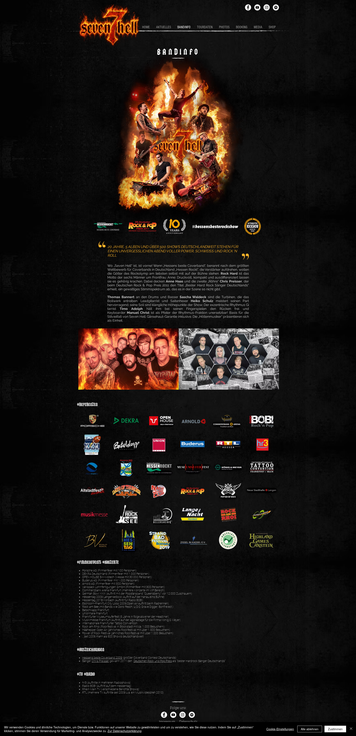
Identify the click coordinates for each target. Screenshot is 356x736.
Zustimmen (335, 729)
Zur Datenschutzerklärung (125, 731)
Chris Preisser (100, 661)
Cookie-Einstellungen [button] (280, 729)
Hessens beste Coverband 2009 (102, 657)
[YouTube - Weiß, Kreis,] (257, 7)
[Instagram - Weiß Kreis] (266, 7)
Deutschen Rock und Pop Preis (153, 661)
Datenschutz (188, 721)
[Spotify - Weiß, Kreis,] (276, 7)
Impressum (167, 721)
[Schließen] (351, 729)
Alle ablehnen (310, 729)
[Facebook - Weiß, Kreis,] (248, 7)
